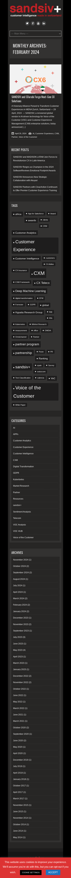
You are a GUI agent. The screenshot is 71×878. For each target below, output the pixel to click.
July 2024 (17, 585)
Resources (18, 499)
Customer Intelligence (27, 258)
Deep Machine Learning (30, 291)
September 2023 (21, 631)
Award (53, 214)
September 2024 (21, 572)
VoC (53, 378)
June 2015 (18, 811)
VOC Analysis (19, 525)
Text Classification (23, 378)
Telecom (17, 518)
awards (32, 220)
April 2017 (18, 792)
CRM (45, 226)
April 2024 (18, 592)
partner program (27, 344)
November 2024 (20, 560)
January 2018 (19, 779)
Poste (41, 352)
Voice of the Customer (28, 137)
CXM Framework (22, 282)
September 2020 (21, 734)
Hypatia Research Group (28, 312)
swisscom (41, 372)
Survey (51, 365)
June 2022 (18, 695)
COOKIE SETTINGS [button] (30, 872)
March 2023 (18, 663)
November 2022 (20, 682)
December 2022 (20, 676)
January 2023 (19, 669)
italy (50, 312)
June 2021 (18, 714)
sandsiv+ (22, 367)
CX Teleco (42, 283)
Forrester (19, 305)
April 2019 (18, 773)
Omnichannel (20, 337)
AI (33, 133)
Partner (15, 137)
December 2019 (20, 760)
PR (51, 352)
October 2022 (19, 689)
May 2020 (17, 747)
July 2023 (17, 637)
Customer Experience (44, 133)
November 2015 (20, 805)
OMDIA (48, 330)
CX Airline (50, 264)
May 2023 (17, 650)
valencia (40, 378)
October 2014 (19, 824)
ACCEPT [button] (53, 872)
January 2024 (19, 611)
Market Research (21, 486)
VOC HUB (18, 531)
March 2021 (18, 721)
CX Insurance (21, 270)
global (45, 305)
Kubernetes (20, 324)
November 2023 (20, 624)
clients (45, 220)
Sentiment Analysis (22, 512)
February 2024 (20, 605)
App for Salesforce (36, 214)
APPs (15, 434)
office (36, 330)
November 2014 (20, 818)
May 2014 (17, 837)
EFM (41, 298)
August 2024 (19, 579)
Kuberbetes (18, 479)
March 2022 (18, 708)
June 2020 (18, 740)
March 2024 (18, 598)
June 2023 (18, 643)
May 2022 (17, 702)
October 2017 (19, 785)
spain (39, 365)
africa (18, 214)
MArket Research (39, 324)
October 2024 (19, 566)
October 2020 (19, 727)
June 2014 (18, 831)
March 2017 (18, 798)
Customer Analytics (25, 232)
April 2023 (18, 656)
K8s (50, 318)
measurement (21, 330)
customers (50, 258)
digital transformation (24, 298)
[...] (23, 127)
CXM (57, 133)
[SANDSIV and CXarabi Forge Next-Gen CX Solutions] (35, 79)
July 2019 (17, 766)
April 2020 (18, 753)
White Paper (20, 405)
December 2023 (20, 618)
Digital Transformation (23, 466)
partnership (23, 353)
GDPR (33, 305)
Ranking (43, 358)
